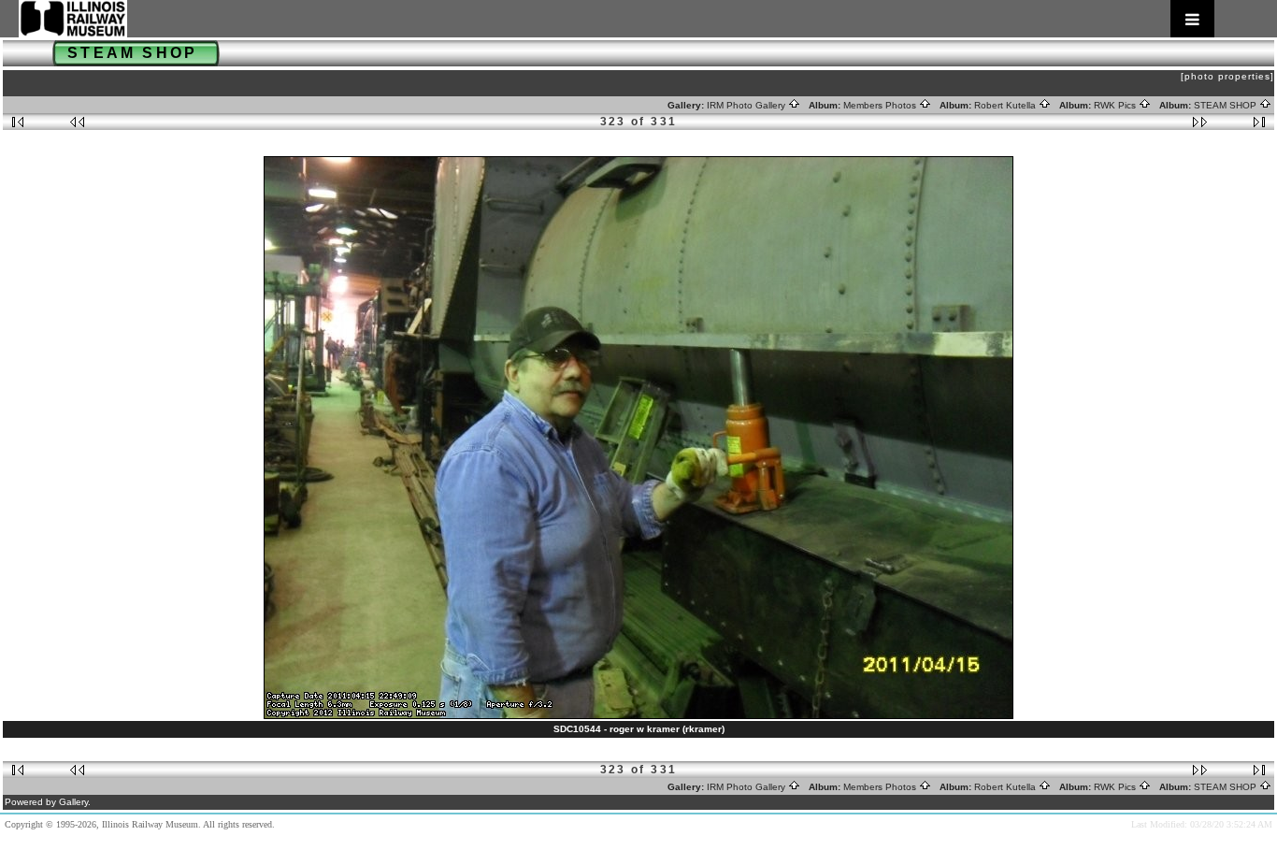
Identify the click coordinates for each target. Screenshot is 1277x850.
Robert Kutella (1006, 105)
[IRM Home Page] (616, 18)
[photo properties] (1227, 76)
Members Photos (881, 105)
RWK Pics (1116, 105)
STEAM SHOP (1226, 105)
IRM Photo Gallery (747, 105)
